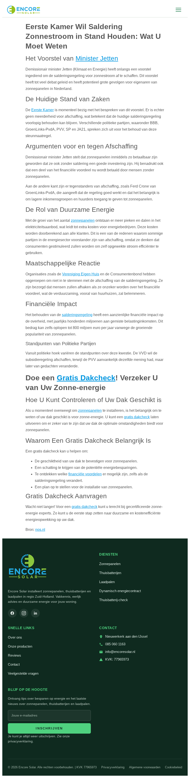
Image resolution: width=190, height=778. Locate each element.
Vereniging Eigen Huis (80, 274)
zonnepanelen (83, 220)
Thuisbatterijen (110, 573)
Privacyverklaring (112, 767)
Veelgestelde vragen (23, 673)
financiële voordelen (85, 474)
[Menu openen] (178, 9)
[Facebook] (12, 613)
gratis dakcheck (137, 417)
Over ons (15, 637)
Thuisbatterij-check (113, 600)
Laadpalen (107, 582)
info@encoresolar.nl (120, 652)
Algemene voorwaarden (144, 767)
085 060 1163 (115, 644)
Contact (14, 664)
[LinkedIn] (35, 613)
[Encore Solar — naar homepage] (24, 10)
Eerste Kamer (42, 110)
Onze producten (20, 646)
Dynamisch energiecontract (120, 591)
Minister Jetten (97, 58)
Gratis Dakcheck (86, 378)
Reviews (14, 655)
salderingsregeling (77, 315)
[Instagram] (23, 613)
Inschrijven (49, 728)
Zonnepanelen (109, 564)
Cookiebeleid (173, 767)
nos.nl (40, 530)
